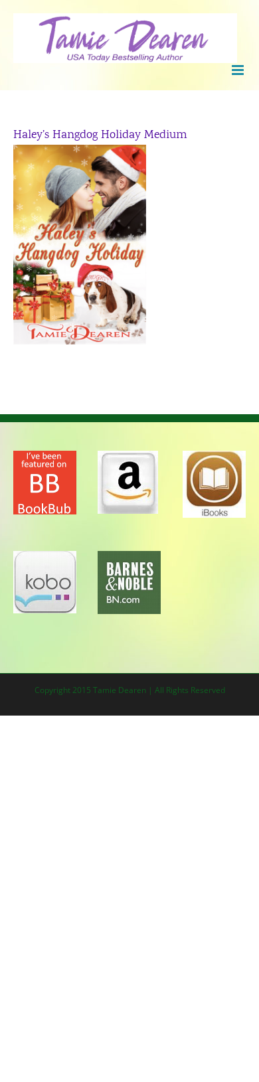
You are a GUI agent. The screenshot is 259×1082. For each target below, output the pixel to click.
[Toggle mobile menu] (239, 70)
